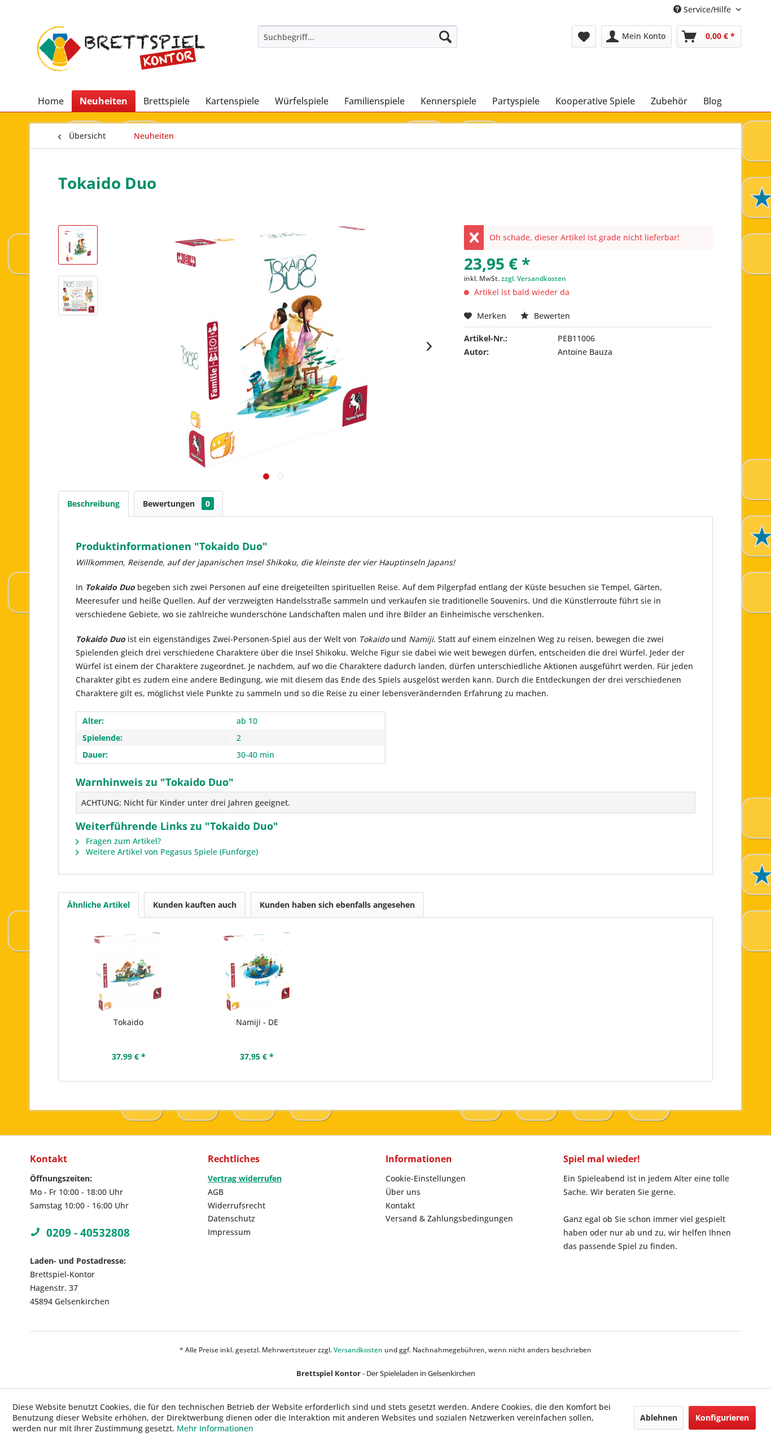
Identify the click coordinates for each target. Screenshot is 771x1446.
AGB (216, 1191)
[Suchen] (445, 36)
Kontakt (400, 1205)
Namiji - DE (257, 1022)
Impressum (229, 1232)
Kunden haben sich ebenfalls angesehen (337, 904)
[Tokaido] (129, 971)
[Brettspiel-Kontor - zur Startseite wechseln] (121, 55)
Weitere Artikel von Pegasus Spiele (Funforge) (171, 851)
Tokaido (128, 1022)
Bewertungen (176, 503)
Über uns (403, 1191)
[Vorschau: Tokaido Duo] (78, 245)
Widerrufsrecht (236, 1205)
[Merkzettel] (584, 36)
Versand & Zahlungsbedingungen (449, 1218)
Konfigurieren (722, 1417)
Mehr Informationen (215, 1428)
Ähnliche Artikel (98, 904)
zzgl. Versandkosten (533, 278)
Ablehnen (658, 1417)
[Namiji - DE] (257, 971)
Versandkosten (358, 1350)
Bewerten (551, 315)
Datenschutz (231, 1218)
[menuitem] (357, 36)
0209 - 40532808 (88, 1232)
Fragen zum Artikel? (122, 841)
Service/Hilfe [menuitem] (707, 9)
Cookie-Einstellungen (426, 1178)
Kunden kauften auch (194, 904)
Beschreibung (93, 503)
